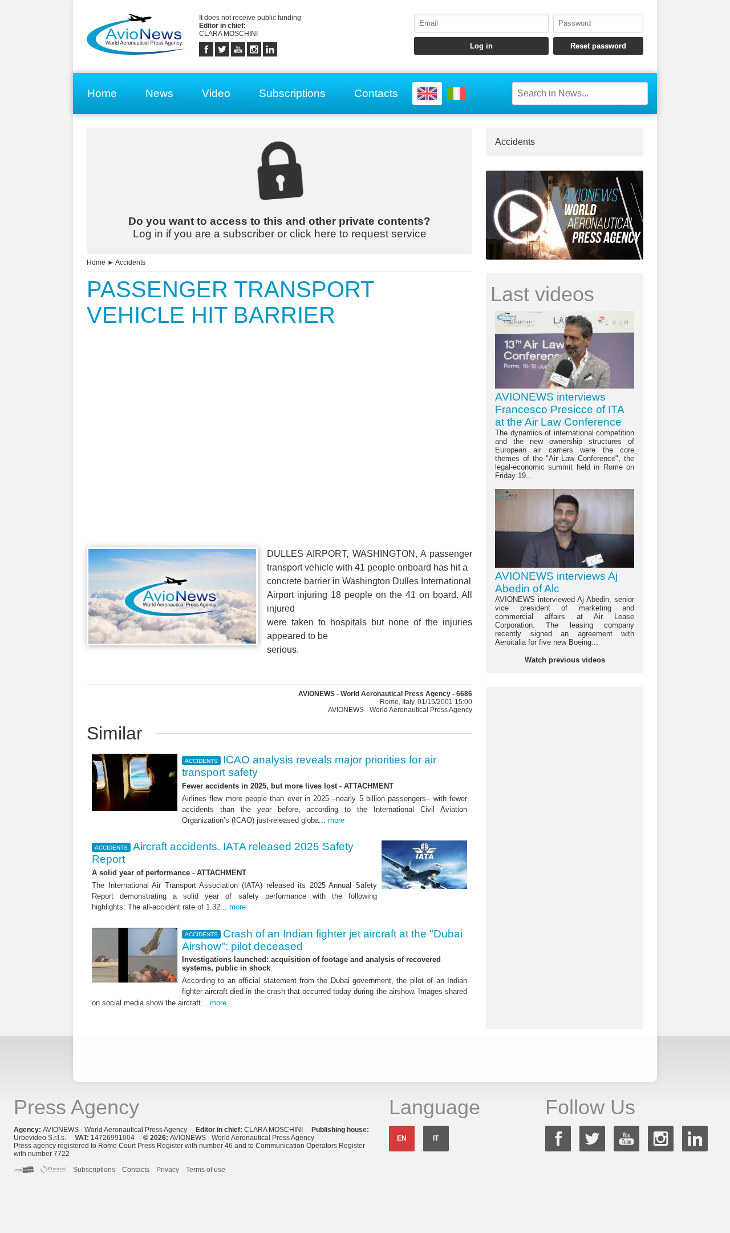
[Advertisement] (279, 458)
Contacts (376, 93)
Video (216, 93)
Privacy (167, 1170)
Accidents (130, 262)
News (159, 93)
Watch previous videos (565, 660)
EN (402, 1138)
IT (436, 1138)
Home (102, 93)
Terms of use (205, 1170)
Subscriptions (292, 93)
